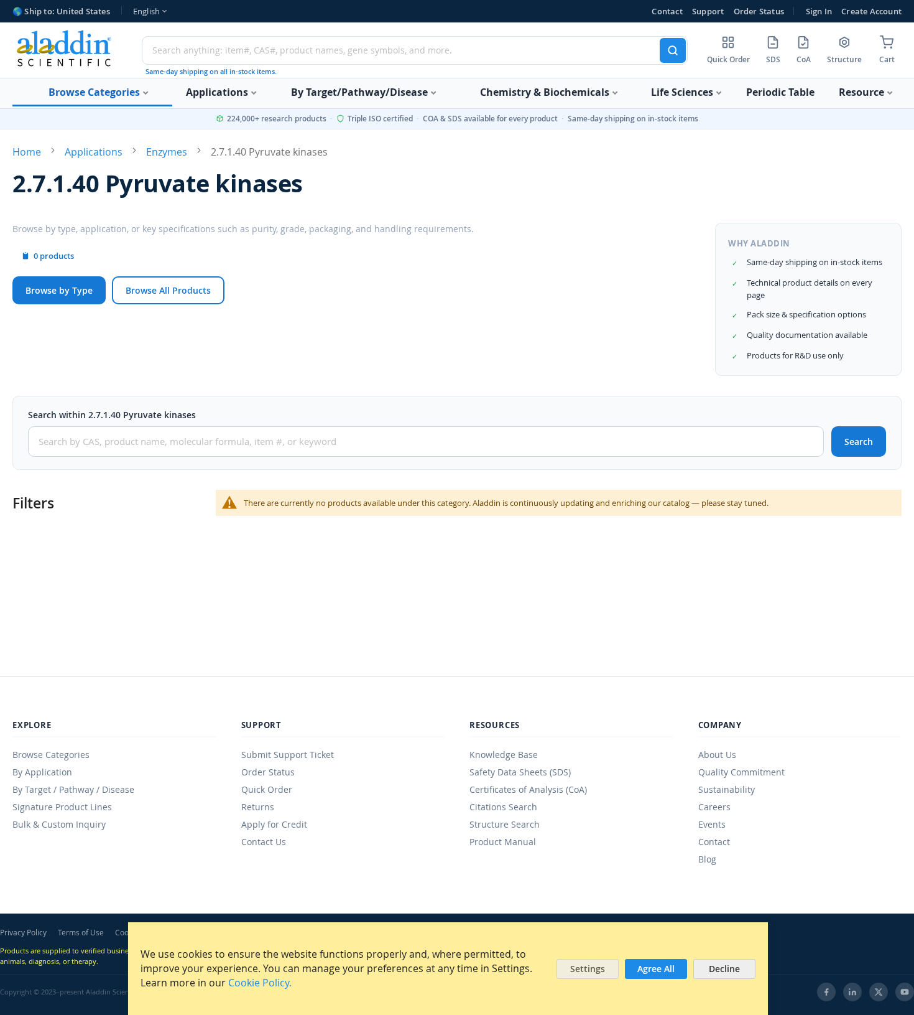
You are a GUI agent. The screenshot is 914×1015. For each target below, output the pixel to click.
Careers (714, 807)
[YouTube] (904, 992)
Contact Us (263, 842)
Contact (667, 11)
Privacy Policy (23, 932)
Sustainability (726, 789)
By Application (42, 772)
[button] (149, 11)
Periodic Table (780, 92)
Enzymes (166, 152)
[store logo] (64, 48)
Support (708, 11)
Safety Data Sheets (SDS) (520, 772)
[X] (878, 992)
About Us (717, 754)
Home (26, 152)
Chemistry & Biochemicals (546, 92)
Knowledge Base (503, 754)
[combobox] (415, 50)
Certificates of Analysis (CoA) (528, 789)
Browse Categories (95, 92)
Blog (707, 859)
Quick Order (266, 789)
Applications (218, 92)
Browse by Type (59, 290)
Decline (724, 969)
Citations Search (503, 807)
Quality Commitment (741, 772)
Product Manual (502, 842)
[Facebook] (826, 992)
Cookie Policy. (260, 982)
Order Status (759, 11)
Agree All (656, 969)
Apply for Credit (274, 824)
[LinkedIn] (852, 992)
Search (858, 441)
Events (712, 824)
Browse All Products (168, 290)
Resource (863, 92)
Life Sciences (683, 92)
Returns (257, 807)
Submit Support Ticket (287, 754)
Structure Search (504, 824)
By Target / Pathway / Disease (73, 789)
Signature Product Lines (62, 807)
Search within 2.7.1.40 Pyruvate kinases (112, 415)
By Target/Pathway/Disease (360, 92)
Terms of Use (81, 932)
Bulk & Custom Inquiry (59, 824)
